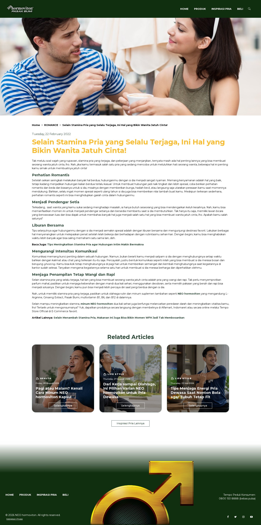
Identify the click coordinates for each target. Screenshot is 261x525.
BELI (240, 8)
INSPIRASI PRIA (221, 8)
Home (36, 125)
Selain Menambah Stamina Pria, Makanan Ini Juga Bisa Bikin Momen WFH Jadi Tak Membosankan (119, 317)
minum (86, 303)
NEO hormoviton (189, 293)
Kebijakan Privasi (14, 519)
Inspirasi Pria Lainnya (130, 423)
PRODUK (200, 8)
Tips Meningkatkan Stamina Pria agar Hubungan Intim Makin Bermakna (95, 244)
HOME (184, 8)
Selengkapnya (63, 405)
